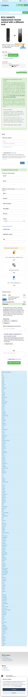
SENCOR (4, 565)
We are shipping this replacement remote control (20, 43)
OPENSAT (4, 523)
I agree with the (9, 152)
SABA (3, 555)
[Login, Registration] (20, 5)
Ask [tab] (4, 134)
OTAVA (3, 531)
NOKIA (3, 514)
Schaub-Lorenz (5, 568)
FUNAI (3, 438)
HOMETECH (4, 463)
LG (2, 483)
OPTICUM (4, 525)
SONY (3, 583)
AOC (3, 391)
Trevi (3, 617)
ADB (3, 378)
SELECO (4, 563)
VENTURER (4, 629)
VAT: (4, 239)
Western (3, 639)
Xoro (3, 642)
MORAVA (4, 508)
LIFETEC (4, 485)
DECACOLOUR (5, 415)
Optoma (3, 526)
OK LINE (4, 520)
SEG (3, 562)
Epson (3, 431)
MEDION (4, 502)
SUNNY (3, 586)
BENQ (3, 400)
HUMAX (3, 465)
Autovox (3, 392)
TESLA (3, 605)
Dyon (3, 426)
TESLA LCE (4, 608)
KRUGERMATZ (5, 482)
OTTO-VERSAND (5, 532)
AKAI (3, 383)
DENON (3, 418)
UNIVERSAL (4, 626)
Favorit (3, 432)
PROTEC (4, 549)
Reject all (14, 692)
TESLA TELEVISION (6, 609)
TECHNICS (4, 596)
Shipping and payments (8, 660)
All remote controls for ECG (22, 72)
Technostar (4, 600)
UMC (3, 623)
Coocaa (3, 411)
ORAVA (3, 528)
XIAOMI (3, 640)
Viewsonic (4, 633)
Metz (3, 503)
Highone (3, 457)
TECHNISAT (4, 599)
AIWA (3, 381)
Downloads (5, 667)
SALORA (4, 557)
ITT (2, 474)
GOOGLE (4, 443)
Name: (4, 193)
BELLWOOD (4, 397)
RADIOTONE (4, 552)
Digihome (4, 423)
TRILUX (3, 619)
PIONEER (4, 540)
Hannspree (4, 451)
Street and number (7, 203)
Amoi (3, 389)
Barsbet (3, 394)
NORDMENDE (5, 515)
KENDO (3, 478)
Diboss (3, 421)
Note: (14, 350)
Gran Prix (4, 446)
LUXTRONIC (4, 494)
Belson (3, 398)
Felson (3, 434)
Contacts (5, 656)
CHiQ (3, 469)
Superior (3, 588)
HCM (3, 454)
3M (2, 374)
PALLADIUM (4, 535)
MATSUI (3, 499)
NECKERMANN (5, 512)
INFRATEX (4, 472)
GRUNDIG (4, 448)
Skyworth (4, 577)
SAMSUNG (4, 559)
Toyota (3, 616)
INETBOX (4, 471)
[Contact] (17, 5)
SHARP (3, 566)
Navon (3, 509)
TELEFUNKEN (5, 603)
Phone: (5, 181)
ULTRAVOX (4, 622)
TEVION (3, 611)
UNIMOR (4, 625)
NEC (3, 511)
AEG (3, 380)
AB (2, 375)
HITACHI (4, 460)
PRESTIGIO (4, 545)
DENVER (4, 420)
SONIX (3, 582)
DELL (3, 417)
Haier (3, 449)
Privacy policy (6, 658)
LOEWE (3, 488)
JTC (3, 475)
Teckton (3, 594)
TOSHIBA (4, 614)
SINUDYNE (4, 574)
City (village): (6, 208)
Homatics (4, 462)
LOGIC (3, 489)
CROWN (3, 412)
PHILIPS (4, 539)
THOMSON (4, 612)
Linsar (3, 486)
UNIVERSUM (4, 628)
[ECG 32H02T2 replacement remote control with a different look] (8, 35)
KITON (3, 480)
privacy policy (13, 152)
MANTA (3, 495)
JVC (3, 477)
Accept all (14, 689)
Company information (7, 226)
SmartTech (4, 580)
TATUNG (4, 591)
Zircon (3, 645)
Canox (3, 409)
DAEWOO (4, 414)
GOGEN (3, 442)
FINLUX (3, 437)
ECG (3, 428)
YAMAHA (4, 643)
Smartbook (4, 579)
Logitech (3, 491)
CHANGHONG (5, 468)
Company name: (6, 229)
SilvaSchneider (5, 572)
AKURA (3, 385)
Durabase (4, 425)
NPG (3, 517)
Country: (5, 218)
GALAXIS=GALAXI (6, 440)
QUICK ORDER (8, 58)
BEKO (3, 395)
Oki (2, 522)
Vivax (3, 634)
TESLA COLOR (5, 606)
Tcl (2, 592)
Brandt (3, 405)
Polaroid (3, 542)
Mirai (3, 505)
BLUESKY (4, 403)
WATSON (4, 637)
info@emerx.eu (5, 0)
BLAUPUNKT (4, 401)
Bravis (3, 406)
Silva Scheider (5, 571)
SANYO (3, 560)
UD (2, 620)
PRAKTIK (4, 543)
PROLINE (4, 546)
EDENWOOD (4, 429)
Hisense (3, 458)
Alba (3, 386)
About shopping (6, 670)
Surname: (5, 198)
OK (2, 519)
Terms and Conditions (7, 659)
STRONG (4, 585)
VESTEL (4, 631)
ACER (3, 377)
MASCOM (4, 497)
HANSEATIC (4, 452)
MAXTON (4, 500)
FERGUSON (4, 435)
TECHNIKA (4, 597)
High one (4, 455)
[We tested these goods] (23, 47)
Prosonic (4, 548)
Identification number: (7, 234)
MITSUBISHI (4, 506)
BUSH (3, 408)
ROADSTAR (4, 554)
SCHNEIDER (4, 569)
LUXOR (3, 492)
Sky (3, 576)
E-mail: (5, 175)
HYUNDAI (4, 466)
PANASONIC (4, 537)
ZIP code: (5, 213)
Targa (3, 589)
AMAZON (4, 388)
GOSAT (3, 445)
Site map (5, 668)
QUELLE (4, 551)
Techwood (4, 602)
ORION (3, 529)
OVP (3, 534)
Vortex (3, 636)
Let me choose (18, 685)
